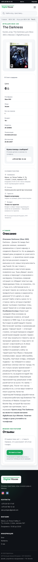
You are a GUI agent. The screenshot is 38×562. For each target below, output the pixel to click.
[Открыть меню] (35, 7)
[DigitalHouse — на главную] (7, 7)
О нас (3, 544)
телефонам (7, 421)
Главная (4, 19)
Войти (22, 1)
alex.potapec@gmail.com (9, 510)
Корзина (34, 1)
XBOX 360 (12, 19)
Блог (2, 537)
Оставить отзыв (15, 452)
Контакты (4, 541)
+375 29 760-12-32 (6, 1)
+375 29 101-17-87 (7, 504)
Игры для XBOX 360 (23, 19)
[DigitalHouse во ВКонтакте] (7, 493)
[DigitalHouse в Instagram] (3, 493)
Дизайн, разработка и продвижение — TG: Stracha (17, 558)
